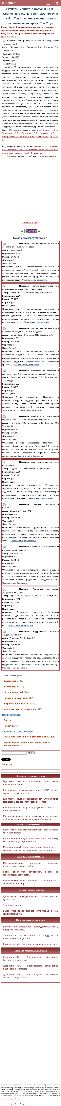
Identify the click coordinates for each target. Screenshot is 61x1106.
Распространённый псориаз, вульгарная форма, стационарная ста (30, 912)
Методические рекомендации (20, 709)
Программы (24, 1104)
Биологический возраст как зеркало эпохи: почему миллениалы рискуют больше (30, 840)
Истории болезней (13, 692)
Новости (8, 726)
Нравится (6, 764)
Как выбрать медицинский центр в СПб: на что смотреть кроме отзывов (30, 791)
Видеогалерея (11, 681)
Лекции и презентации (16, 698)
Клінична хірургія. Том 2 (10, 1104)
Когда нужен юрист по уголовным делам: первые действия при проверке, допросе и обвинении (30, 818)
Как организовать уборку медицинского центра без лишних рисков (30, 809)
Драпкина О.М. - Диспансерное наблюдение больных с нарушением (30, 976)
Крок (30, 1104)
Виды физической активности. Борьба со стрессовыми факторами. (30, 873)
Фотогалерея (11, 686)
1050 (38, 709)
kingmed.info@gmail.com (10, 1099)
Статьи (7, 720)
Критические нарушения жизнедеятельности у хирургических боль (30, 928)
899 (21, 681)
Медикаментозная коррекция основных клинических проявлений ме (30, 864)
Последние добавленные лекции (30, 920)
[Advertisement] (30, 189)
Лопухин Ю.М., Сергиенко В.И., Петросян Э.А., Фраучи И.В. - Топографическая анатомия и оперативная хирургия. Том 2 (27, 33)
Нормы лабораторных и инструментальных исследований (27, 744)
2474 (31, 698)
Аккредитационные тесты (18, 703)
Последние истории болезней (31, 890)
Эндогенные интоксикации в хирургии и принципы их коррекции (30, 937)
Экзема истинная (12, 905)
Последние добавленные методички (31, 950)
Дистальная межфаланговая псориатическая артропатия (30, 898)
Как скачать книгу (31, 222)
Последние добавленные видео (30, 857)
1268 (26, 692)
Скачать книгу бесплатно (34, 280)
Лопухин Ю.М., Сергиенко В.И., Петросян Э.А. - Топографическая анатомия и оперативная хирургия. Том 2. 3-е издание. (30, 149)
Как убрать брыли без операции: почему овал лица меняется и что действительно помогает (30, 800)
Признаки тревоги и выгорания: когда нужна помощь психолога (30, 783)
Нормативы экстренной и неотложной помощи (29, 736)
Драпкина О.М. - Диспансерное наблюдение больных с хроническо (30, 958)
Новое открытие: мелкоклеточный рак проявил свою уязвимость (30, 831)
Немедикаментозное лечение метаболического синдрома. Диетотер (30, 882)
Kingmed (8, 3)
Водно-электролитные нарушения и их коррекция (30, 944)
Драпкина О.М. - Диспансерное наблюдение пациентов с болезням (30, 967)
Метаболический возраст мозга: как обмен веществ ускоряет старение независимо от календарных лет (30, 848)
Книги (11, 27)
